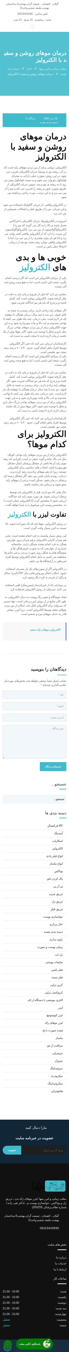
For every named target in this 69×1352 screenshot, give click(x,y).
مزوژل (59, 1060)
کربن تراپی (56, 984)
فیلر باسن (57, 969)
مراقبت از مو (55, 1045)
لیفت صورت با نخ (53, 1030)
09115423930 (25, 13)
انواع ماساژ (56, 863)
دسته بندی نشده (49, 122)
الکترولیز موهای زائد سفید (45, 629)
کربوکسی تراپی (54, 992)
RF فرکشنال (55, 825)
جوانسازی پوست (53, 916)
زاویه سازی (56, 939)
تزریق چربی (56, 893)
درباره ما (61, 1257)
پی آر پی (58, 886)
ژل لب (59, 954)
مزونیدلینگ (56, 1068)
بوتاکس (58, 871)
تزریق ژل (57, 901)
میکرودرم (57, 1075)
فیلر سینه (57, 977)
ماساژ (59, 1037)
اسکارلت (57, 840)
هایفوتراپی (57, 1090)
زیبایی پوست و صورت (50, 946)
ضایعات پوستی (54, 962)
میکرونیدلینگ (55, 1083)
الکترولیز (35, 267)
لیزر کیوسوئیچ (55, 1015)
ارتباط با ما (60, 1269)
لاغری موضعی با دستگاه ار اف (45, 1000)
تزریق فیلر (57, 909)
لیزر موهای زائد (54, 1022)
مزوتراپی (57, 1053)
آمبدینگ (58, 833)
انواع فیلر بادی (54, 855)
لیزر (60, 1007)
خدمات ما (60, 1263)
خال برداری (56, 924)
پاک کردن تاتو (55, 878)
